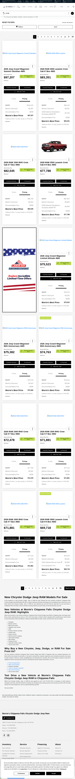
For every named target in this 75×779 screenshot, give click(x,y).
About (58, 744)
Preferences (21, 773)
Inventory (6, 744)
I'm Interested (27, 87)
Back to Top (70, 588)
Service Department (26, 753)
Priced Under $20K (8, 758)
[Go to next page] (69, 37)
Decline (37, 773)
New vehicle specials (14, 670)
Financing (42, 744)
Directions (58, 753)
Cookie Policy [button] (23, 769)
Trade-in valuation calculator (16, 668)
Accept (54, 773)
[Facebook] (4, 735)
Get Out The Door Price (28, 76)
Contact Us (10, 718)
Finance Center (42, 751)
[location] (38, 1)
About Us (58, 748)
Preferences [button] (63, 769)
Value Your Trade (21, 91)
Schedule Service (25, 748)
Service (23, 744)
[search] (73, 7)
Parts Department (25, 756)
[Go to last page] (73, 37)
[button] (32, 66)
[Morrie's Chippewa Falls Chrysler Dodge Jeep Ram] (7, 6)
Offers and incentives (14, 664)
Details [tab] (14, 99)
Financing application (14, 663)
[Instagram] (8, 735)
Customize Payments (11, 87)
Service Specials (25, 751)
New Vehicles (6, 748)
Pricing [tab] (24, 99)
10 (65, 37)
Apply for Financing (43, 748)
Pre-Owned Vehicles (8, 751)
